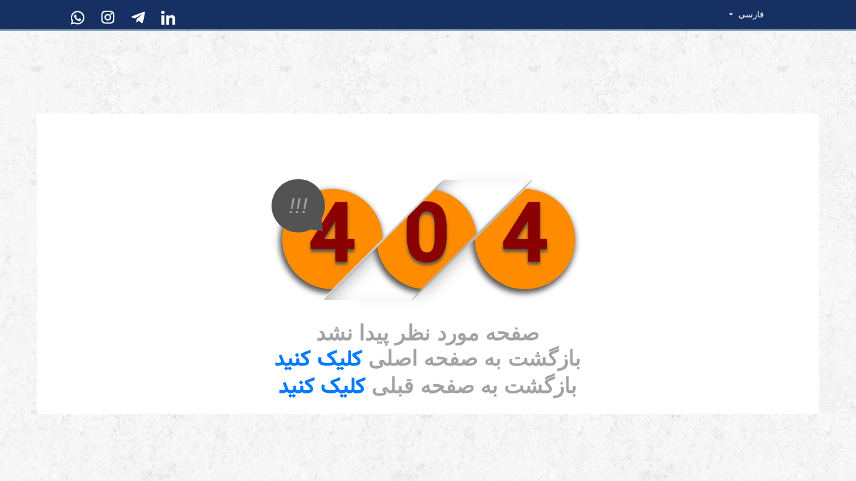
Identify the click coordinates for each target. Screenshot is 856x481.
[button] (753, 14)
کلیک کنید (318, 360)
